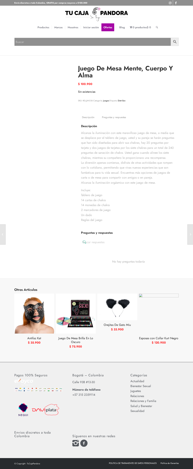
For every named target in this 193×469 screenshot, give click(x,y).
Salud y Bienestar (141, 406)
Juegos (106, 100)
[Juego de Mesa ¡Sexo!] (3, 234)
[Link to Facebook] (176, 3)
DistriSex (122, 100)
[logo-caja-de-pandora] (96, 14)
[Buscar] (155, 27)
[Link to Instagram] (170, 3)
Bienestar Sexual (140, 386)
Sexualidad (137, 411)
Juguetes (135, 391)
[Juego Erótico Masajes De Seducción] (190, 234)
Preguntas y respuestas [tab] (114, 117)
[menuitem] (43, 27)
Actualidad (137, 381)
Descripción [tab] (88, 117)
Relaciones (137, 396)
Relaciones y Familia (143, 401)
